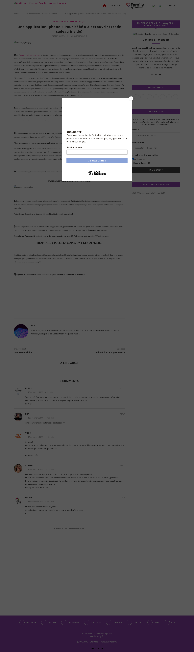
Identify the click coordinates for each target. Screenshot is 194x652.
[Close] (131, 98)
